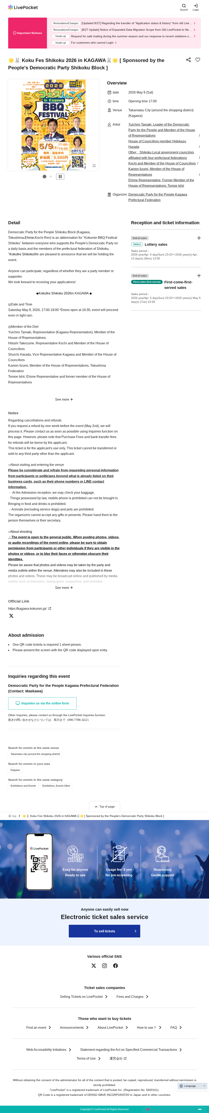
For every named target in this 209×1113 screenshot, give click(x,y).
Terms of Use (86, 1058)
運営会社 (116, 1058)
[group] (53, 125)
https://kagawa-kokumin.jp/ (27, 608)
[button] (44, 176)
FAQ (173, 1027)
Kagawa (15, 770)
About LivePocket (110, 1027)
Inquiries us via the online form (45, 703)
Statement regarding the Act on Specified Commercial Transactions (128, 1049)
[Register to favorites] (198, 60)
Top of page (107, 806)
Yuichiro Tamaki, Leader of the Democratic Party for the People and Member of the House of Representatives (161, 130)
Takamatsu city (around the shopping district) (35, 754)
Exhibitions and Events (23, 785)
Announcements (72, 1027)
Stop (60, 176)
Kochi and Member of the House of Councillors (162, 163)
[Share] (188, 60)
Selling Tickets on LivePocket (81, 996)
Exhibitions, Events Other (56, 785)
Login (196, 9)
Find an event (36, 1027)
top (14, 816)
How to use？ (147, 1027)
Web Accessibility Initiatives (46, 1049)
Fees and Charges (130, 996)
